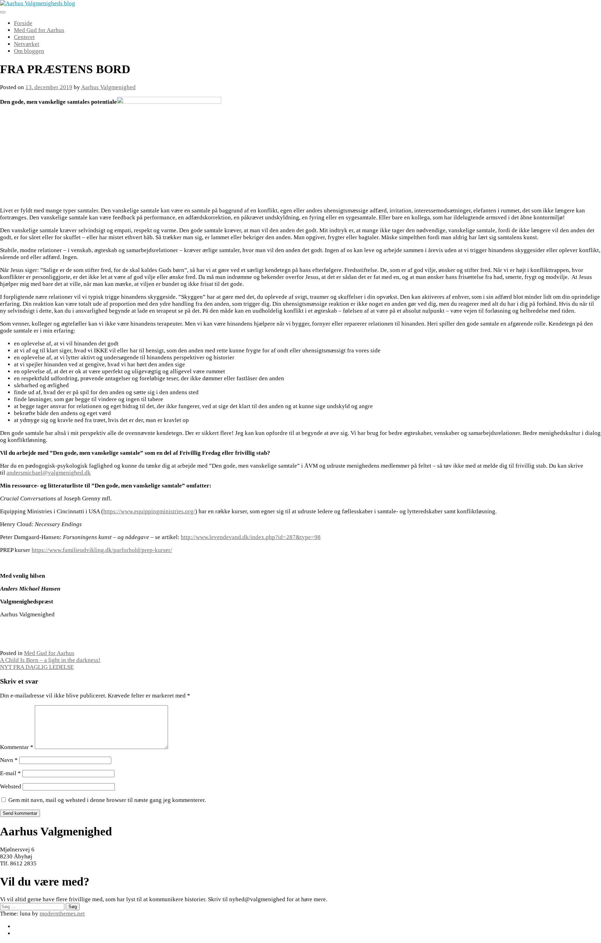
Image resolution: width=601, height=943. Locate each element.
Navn (9, 760)
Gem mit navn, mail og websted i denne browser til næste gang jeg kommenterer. (107, 800)
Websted (10, 786)
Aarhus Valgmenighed (108, 87)
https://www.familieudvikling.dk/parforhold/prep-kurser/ (102, 550)
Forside (23, 23)
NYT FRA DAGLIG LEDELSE (37, 667)
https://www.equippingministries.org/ (149, 511)
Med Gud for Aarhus (39, 30)
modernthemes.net (62, 913)
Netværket (26, 44)
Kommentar (16, 747)
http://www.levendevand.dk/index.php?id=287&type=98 (251, 537)
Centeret (24, 37)
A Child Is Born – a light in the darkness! (50, 660)
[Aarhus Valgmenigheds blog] (37, 3)
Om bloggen (29, 51)
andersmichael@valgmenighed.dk (49, 472)
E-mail (10, 773)
